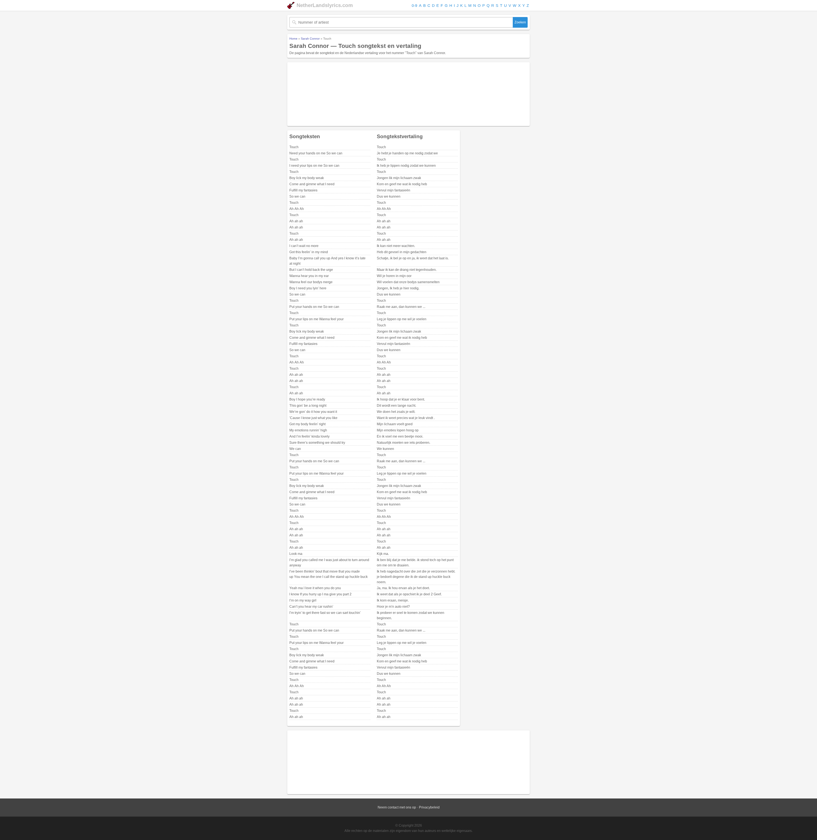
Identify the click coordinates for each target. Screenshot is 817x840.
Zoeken (520, 22)
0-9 (414, 5)
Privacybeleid (429, 807)
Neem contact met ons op (397, 807)
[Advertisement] (408, 94)
